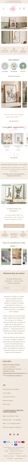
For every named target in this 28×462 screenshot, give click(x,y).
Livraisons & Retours (9, 396)
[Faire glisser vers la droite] (17, 154)
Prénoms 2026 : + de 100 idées (12, 420)
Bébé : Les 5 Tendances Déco (11, 423)
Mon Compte (6, 404)
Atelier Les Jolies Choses (13, 447)
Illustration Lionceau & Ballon (18, 146)
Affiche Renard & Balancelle (7, 146)
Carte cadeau (7, 393)
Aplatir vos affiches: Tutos (10, 416)
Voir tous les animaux (14, 76)
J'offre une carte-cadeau (14, 226)
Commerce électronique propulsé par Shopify (15, 449)
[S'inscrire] (23, 288)
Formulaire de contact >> (14, 375)
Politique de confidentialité (15, 453)
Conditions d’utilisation (9, 456)
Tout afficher (14, 157)
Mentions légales (19, 458)
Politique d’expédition (21, 456)
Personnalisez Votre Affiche (11, 389)
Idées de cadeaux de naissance (12, 427)
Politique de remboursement (16, 450)
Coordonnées (10, 458)
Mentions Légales (8, 400)
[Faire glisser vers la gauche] (10, 154)
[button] (3, 9)
